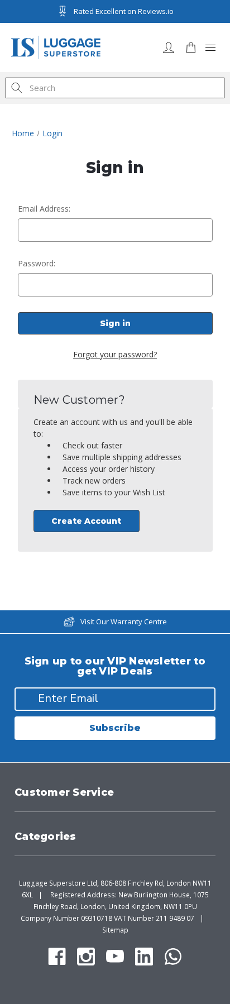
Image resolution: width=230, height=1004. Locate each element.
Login (168, 47)
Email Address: (44, 208)
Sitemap (115, 930)
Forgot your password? (115, 354)
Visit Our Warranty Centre (123, 621)
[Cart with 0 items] (191, 47)
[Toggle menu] (210, 47)
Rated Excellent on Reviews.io (124, 11)
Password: (36, 263)
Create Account (86, 521)
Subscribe (115, 728)
